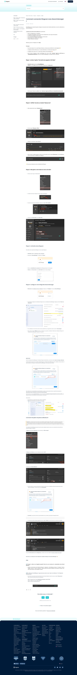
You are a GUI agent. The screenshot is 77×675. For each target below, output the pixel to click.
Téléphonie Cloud (16, 644)
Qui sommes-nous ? (58, 629)
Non (47, 597)
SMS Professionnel (35, 639)
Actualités (57, 634)
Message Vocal (34, 640)
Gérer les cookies (58, 642)
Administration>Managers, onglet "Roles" (44, 579)
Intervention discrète (35, 649)
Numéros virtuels (16, 650)
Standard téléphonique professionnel (25, 631)
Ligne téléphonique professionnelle (26, 632)
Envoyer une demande (53, 1)
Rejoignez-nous (58, 630)
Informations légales (58, 636)
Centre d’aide (57, 641)
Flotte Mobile (23, 643)
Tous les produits (24, 635)
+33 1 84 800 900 (59, 646)
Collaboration (44, 635)
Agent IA (15, 634)
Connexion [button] (61, 1)
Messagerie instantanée (35, 644)
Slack (49, 635)
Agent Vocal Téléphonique (17, 629)
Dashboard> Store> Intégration (39, 253)
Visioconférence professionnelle (36, 634)
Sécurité (57, 635)
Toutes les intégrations (52, 640)
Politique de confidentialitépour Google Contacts (59, 639)
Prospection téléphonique (17, 640)
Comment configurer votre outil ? (56, 552)
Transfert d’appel (34, 630)
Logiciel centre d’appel (45, 629)
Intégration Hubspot (51, 629)
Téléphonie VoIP (34, 635)
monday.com (50, 639)
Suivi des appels (24, 647)
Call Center (23, 629)
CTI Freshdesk (51, 630)
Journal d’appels (34, 650)
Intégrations (38, 15)
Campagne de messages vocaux (26, 648)
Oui (43, 597)
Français (61, 663)
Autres (42, 15)
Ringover (35, 15)
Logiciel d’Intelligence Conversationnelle (25, 639)
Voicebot (15, 635)
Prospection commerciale (17, 639)
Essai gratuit (70, 1)
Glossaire (23, 636)
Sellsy (49, 634)
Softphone (15, 645)
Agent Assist (15, 630)
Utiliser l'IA (23, 642)
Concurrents (23, 637)
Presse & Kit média (58, 631)
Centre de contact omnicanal (36, 645)
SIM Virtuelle (23, 644)
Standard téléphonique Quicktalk (26, 653)
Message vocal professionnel (26, 649)
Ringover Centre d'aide (29, 15)
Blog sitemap (23, 652)
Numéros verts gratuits (17, 649)
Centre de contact (44, 630)
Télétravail (43, 634)
